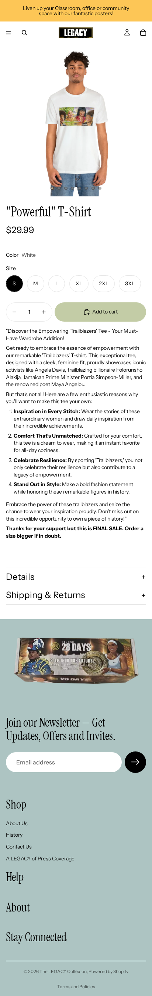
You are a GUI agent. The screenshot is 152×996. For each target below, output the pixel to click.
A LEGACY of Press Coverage (40, 858)
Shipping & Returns (45, 595)
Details (20, 576)
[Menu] (8, 32)
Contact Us (19, 846)
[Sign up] (135, 762)
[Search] (24, 32)
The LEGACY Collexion (63, 971)
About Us (17, 823)
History (14, 834)
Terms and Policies (76, 986)
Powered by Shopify (108, 971)
